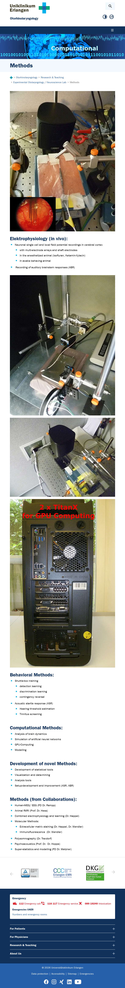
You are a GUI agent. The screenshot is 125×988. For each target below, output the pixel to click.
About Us (15, 953)
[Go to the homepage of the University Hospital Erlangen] (30, 7)
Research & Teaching (23, 945)
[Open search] (110, 6)
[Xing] (61, 982)
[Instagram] (54, 982)
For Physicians (19, 937)
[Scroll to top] (120, 983)
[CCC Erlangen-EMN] (62, 873)
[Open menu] (112, 30)
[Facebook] (46, 982)
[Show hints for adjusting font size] (111, 17)
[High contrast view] (105, 17)
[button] (113, 873)
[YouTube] (78, 982)
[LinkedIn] (69, 982)
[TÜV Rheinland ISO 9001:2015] (29, 873)
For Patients (17, 928)
